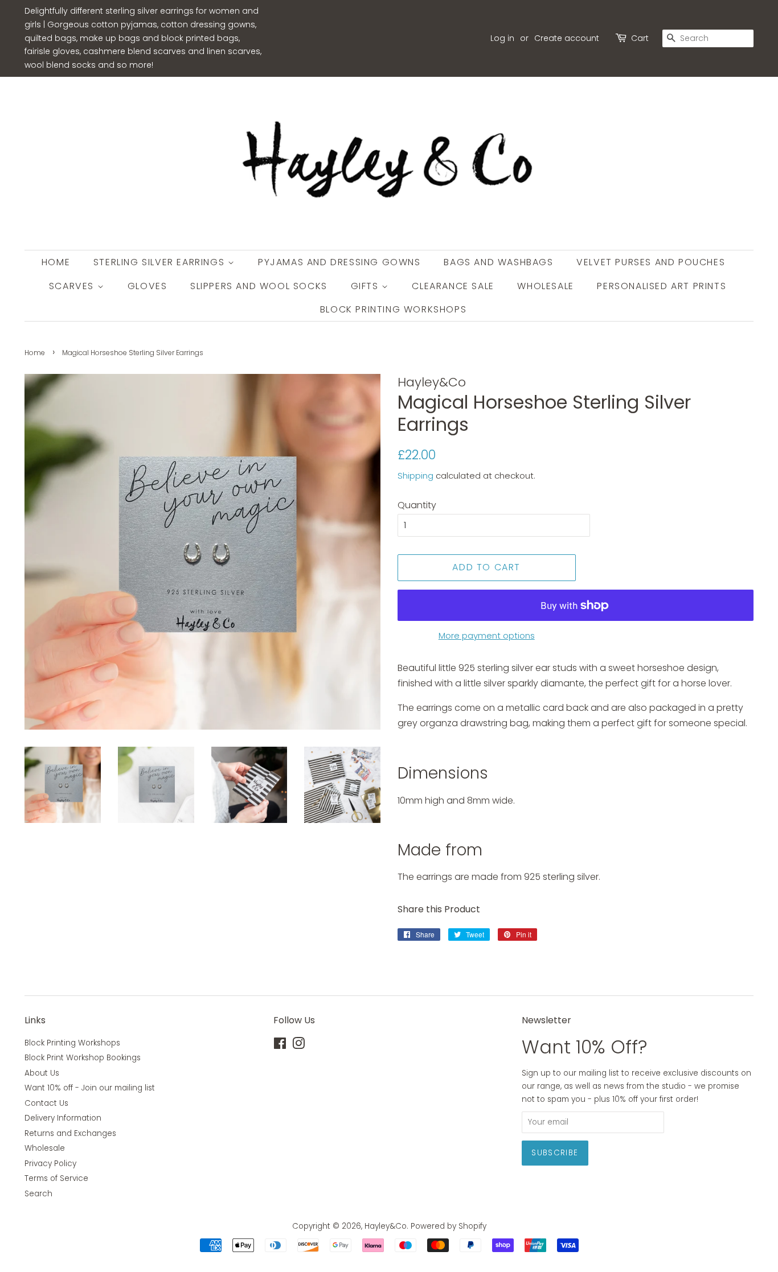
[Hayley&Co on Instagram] (298, 1045)
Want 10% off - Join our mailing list (89, 1087)
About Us (41, 1073)
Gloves (147, 286)
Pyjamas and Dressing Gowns (339, 262)
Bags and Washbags (498, 262)
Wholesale (545, 286)
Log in (502, 38)
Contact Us (46, 1103)
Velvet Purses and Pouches (650, 262)
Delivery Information (62, 1118)
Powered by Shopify (448, 1226)
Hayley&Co (386, 1226)
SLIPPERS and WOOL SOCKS (258, 286)
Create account (566, 38)
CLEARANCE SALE (453, 286)
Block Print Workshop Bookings (82, 1057)
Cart (640, 38)
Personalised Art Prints (661, 286)
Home (56, 262)
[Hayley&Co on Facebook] (279, 1045)
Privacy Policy (50, 1163)
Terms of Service (56, 1178)
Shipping (415, 475)
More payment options (487, 635)
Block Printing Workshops (393, 309)
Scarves (73, 286)
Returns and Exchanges (70, 1133)
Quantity (417, 505)
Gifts (366, 286)
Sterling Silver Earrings (160, 262)
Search (38, 1193)
